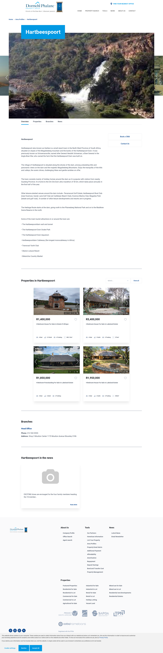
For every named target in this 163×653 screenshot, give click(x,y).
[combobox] (117, 281)
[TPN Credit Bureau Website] (119, 613)
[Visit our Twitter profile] (24, 630)
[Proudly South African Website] (68, 614)
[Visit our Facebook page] (10, 630)
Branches (49, 121)
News (60, 121)
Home (11, 19)
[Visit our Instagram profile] (19, 630)
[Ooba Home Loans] (72, 624)
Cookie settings (9, 648)
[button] (6, 77)
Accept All (35, 648)
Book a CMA (125, 137)
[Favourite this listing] (75, 319)
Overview (25, 121)
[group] (57, 301)
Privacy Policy (103, 637)
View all (136, 281)
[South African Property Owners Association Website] (100, 613)
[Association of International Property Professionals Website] (84, 613)
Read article (73, 504)
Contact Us (125, 144)
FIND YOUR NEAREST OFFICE (123, 4)
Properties (37, 121)
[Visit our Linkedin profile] (15, 630)
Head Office (26, 428)
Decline (24, 648)
